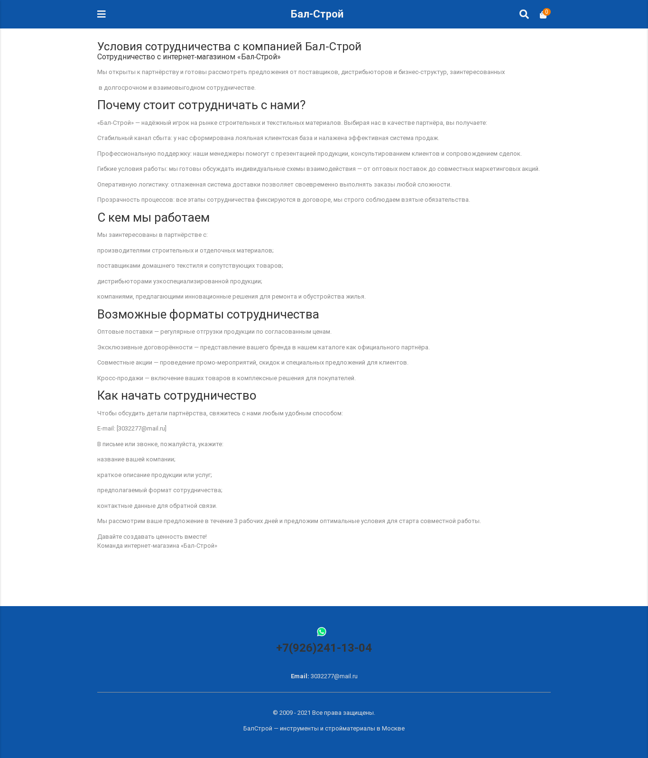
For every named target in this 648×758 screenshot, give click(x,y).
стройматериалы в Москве (365, 728)
